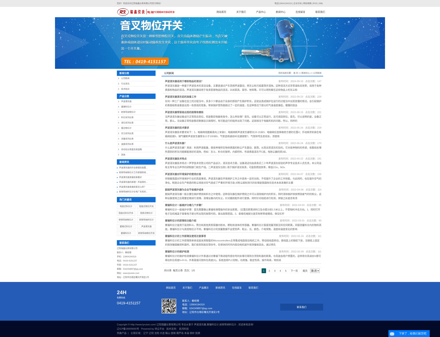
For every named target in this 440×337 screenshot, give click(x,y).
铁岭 (192, 333)
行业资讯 (125, 84)
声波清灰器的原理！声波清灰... (133, 182)
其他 (123, 155)
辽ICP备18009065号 (128, 328)
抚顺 (197, 333)
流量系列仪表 (127, 139)
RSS (315, 3)
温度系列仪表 (127, 144)
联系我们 (320, 12)
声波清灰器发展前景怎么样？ (132, 187)
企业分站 (297, 3)
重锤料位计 (126, 107)
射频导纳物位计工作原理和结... (133, 172)
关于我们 (241, 12)
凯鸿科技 (184, 328)
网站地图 (307, 3)
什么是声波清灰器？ (176, 143)
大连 (162, 333)
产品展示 (204, 287)
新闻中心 (280, 12)
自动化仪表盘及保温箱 (131, 149)
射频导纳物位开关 (146, 233)
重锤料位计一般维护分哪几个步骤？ (184, 205)
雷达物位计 (126, 128)
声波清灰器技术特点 (176, 158)
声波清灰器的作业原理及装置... (133, 168)
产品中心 (261, 12)
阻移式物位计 (146, 213)
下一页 (294, 270)
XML (321, 3)
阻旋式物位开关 (146, 206)
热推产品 (121, 333)
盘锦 (173, 333)
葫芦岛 (180, 333)
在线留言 (300, 12)
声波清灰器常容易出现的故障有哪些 (184, 112)
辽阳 (151, 333)
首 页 (295, 73)
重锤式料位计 (126, 226)
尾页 (305, 270)
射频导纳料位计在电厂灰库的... (133, 192)
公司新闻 (125, 78)
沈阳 (156, 333)
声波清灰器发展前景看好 (130, 177)
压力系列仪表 (127, 133)
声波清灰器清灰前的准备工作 (180, 96)
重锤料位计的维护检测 (177, 251)
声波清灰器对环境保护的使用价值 (183, 174)
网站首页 (221, 12)
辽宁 (145, 333)
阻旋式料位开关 (126, 213)
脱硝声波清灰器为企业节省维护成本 (184, 189)
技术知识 (125, 89)
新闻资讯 (220, 287)
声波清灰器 (126, 101)
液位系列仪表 (127, 123)
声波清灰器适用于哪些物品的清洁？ (184, 81)
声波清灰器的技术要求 (177, 127)
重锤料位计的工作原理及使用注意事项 (185, 236)
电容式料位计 (126, 206)
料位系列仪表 (127, 117)
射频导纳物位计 (128, 112)
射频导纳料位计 (146, 220)
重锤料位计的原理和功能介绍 (180, 220)
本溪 (186, 333)
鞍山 (167, 333)
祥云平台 (159, 328)
